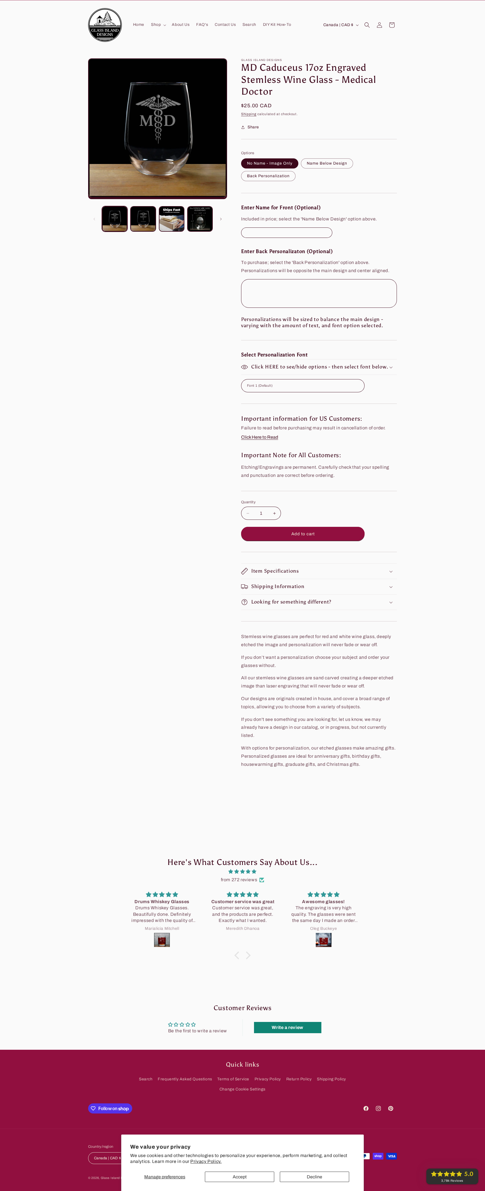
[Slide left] (94, 219)
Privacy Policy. (205, 1161)
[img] (242, 871)
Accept (240, 1176)
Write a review (287, 1027)
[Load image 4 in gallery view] (200, 219)
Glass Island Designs (117, 1178)
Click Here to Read (259, 437)
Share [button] (253, 127)
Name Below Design (327, 163)
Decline (314, 1176)
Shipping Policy (331, 1079)
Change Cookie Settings (242, 1089)
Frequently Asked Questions (185, 1079)
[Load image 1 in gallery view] (114, 219)
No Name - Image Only (269, 163)
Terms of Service (233, 1079)
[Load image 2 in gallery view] (143, 219)
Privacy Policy (268, 1079)
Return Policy (299, 1079)
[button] (158, 25)
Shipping (249, 114)
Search (146, 1079)
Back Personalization (268, 176)
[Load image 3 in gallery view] (171, 219)
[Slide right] (221, 219)
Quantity (248, 502)
